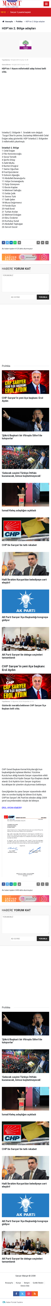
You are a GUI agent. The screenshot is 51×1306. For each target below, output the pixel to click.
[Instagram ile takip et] (29, 1293)
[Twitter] (7, 242)
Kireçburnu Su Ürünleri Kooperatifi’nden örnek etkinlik (29, 12)
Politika (19, 22)
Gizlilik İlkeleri (38, 1283)
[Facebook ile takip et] (16, 1293)
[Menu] (46, 4)
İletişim (27, 1283)
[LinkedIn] (11, 242)
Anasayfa (9, 22)
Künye (18, 1283)
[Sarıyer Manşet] (12, 3)
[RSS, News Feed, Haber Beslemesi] (35, 1293)
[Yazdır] (19, 242)
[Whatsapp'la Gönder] (15, 242)
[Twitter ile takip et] (22, 1293)
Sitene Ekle (25, 1286)
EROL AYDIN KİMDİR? (12, 808)
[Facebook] (3, 242)
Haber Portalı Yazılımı (14, 1302)
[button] (38, 242)
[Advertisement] (25, 100)
